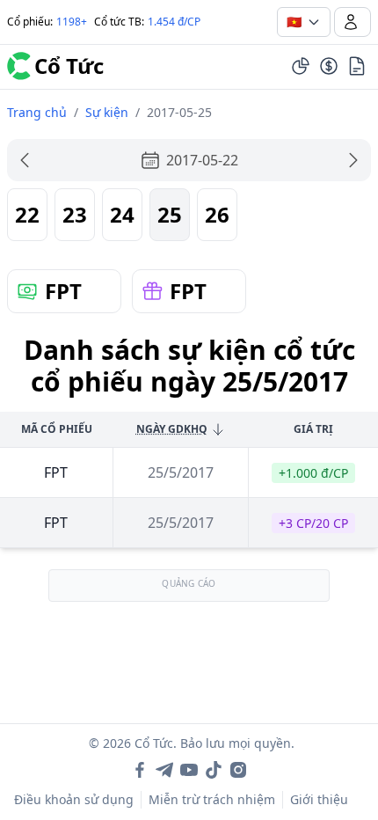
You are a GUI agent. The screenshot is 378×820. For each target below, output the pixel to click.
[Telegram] (164, 769)
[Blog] (357, 66)
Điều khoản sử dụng (74, 799)
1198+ (71, 21)
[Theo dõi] (301, 66)
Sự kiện (106, 112)
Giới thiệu (319, 799)
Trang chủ (37, 112)
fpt (56, 472)
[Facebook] (139, 769)
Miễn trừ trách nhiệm (212, 799)
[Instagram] (238, 769)
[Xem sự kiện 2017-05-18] (24, 160)
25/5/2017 (181, 472)
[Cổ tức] (329, 66)
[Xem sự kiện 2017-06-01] (353, 160)
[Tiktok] (213, 769)
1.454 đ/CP (174, 21)
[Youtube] (189, 769)
